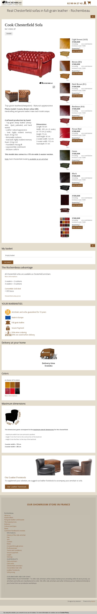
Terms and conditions (14, 550)
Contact (9, 542)
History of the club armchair (16, 535)
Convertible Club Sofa (14, 568)
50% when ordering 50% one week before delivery (23, 333)
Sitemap (10, 557)
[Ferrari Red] (65, 133)
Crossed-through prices (15, 546)
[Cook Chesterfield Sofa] (30, 63)
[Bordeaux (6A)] (65, 110)
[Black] (65, 177)
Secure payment (12, 553)
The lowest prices (10, 522)
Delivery (7, 524)
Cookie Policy (64, 612)
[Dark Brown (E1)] (65, 88)
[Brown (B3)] (65, 66)
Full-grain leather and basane (14, 520)
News (6, 529)
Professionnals (12, 548)
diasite (93, 601)
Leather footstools (13, 570)
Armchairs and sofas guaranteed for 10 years (29, 312)
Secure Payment (18, 328)
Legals (9, 555)
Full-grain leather (18, 322)
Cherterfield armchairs (14, 566)
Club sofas (10, 564)
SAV (8, 539)
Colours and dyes (10, 526)
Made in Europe (17, 317)
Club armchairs (12, 561)
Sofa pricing (11, 572)
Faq (8, 537)
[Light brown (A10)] (65, 43)
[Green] (65, 155)
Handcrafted (8, 518)
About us (7, 515)
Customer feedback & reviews (14, 531)
